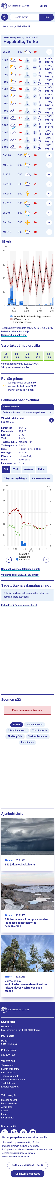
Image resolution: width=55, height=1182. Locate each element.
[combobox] (26, 17)
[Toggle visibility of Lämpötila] (22, 554)
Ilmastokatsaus (9, 1103)
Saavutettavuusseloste (13, 1079)
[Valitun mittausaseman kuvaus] (51, 420)
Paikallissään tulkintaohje (15, 331)
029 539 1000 (8, 1054)
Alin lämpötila (15, 736)
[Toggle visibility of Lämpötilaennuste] (21, 322)
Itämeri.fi (5, 1114)
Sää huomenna (34, 724)
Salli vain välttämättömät (27, 1165)
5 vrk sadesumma (37, 736)
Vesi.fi (4, 1110)
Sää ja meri (7, 26)
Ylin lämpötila (39, 730)
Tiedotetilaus (8, 1083)
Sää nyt (17, 724)
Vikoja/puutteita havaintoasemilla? (20, 575)
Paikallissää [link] (23, 26)
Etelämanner (7, 1117)
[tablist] (27, 474)
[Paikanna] (4, 17)
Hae (46, 17)
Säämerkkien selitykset (14, 335)
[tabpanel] (27, 523)
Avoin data (6, 1107)
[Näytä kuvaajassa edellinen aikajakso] (9, 560)
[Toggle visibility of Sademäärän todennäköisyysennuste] (30, 316)
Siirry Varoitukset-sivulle (15, 367)
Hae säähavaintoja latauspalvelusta (20, 569)
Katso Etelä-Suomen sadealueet (19, 605)
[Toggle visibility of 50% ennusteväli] (20, 319)
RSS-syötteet (8, 1072)
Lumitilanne (27, 742)
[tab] (6, 469)
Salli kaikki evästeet (27, 1173)
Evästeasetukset (9, 1086)
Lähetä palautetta (10, 1069)
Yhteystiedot (7, 1065)
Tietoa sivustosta (10, 1076)
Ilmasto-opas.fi (9, 1100)
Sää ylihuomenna (17, 730)
